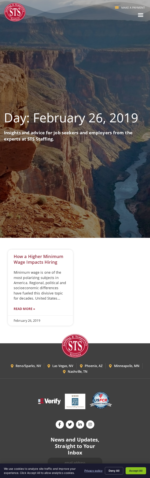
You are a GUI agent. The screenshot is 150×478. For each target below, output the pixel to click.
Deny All (114, 470)
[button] (140, 15)
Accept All (136, 470)
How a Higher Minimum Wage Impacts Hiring (38, 259)
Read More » (24, 309)
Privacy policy (93, 470)
